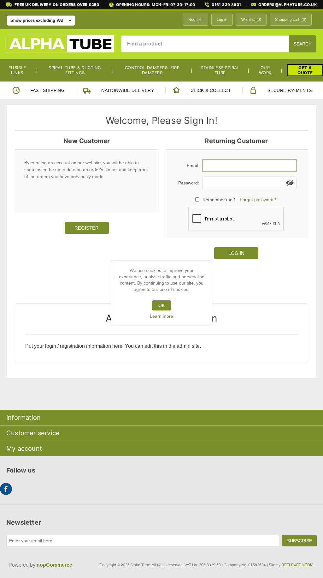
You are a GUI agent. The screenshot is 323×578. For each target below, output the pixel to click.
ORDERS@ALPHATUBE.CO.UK (287, 5)
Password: (188, 182)
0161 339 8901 (226, 5)
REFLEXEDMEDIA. (297, 565)
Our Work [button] (265, 70)
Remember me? (219, 199)
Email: (193, 165)
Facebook (6, 489)
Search (303, 43)
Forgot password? (258, 199)
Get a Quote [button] (305, 70)
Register (195, 19)
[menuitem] (19, 70)
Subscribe (299, 540)
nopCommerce (54, 565)
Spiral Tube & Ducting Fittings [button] (75, 70)
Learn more (161, 316)
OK (161, 305)
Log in (222, 19)
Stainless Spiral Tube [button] (220, 70)
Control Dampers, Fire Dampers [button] (152, 70)
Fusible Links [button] (17, 70)
